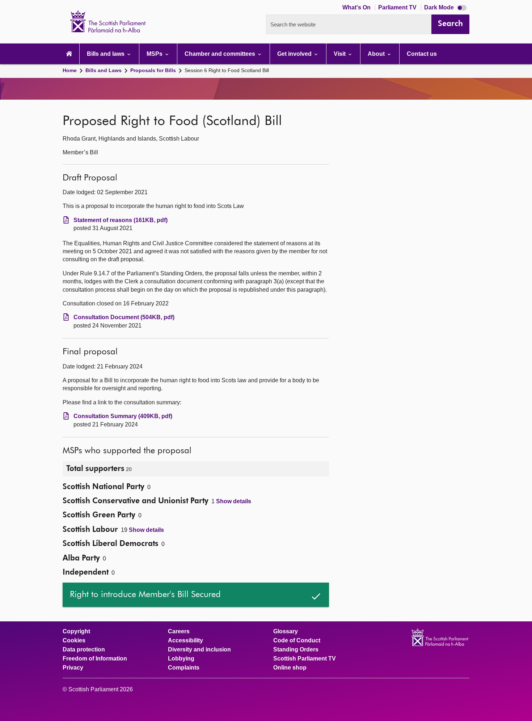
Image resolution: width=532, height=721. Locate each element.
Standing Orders (295, 650)
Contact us (422, 54)
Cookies (74, 640)
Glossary (285, 631)
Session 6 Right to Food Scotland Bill (227, 70)
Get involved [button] (295, 54)
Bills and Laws (103, 70)
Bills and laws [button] (106, 54)
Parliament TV (398, 7)
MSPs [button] (155, 54)
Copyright (76, 631)
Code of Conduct (296, 640)
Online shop (290, 668)
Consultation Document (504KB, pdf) (123, 317)
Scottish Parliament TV (304, 659)
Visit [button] (340, 54)
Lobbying (181, 659)
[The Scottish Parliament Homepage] (69, 53)
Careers (179, 631)
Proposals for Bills (153, 70)
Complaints (183, 668)
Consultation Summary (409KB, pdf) (122, 416)
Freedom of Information (95, 659)
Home (70, 70)
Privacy (73, 668)
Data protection (84, 650)
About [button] (377, 54)
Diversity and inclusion (199, 650)
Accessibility (185, 640)
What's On (357, 7)
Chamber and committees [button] (221, 54)
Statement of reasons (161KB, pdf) (120, 220)
